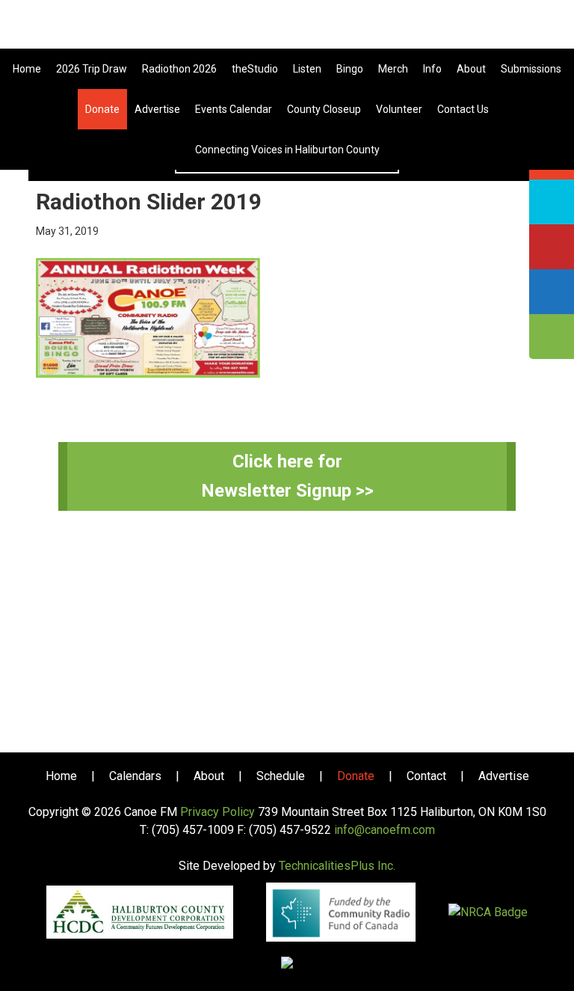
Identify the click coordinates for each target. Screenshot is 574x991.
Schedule (280, 776)
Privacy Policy (217, 812)
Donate (355, 776)
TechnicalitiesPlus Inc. (337, 866)
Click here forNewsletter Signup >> (287, 476)
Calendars (135, 776)
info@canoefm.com (384, 830)
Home (61, 776)
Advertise (503, 776)
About (209, 776)
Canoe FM (287, 30)
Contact (426, 776)
